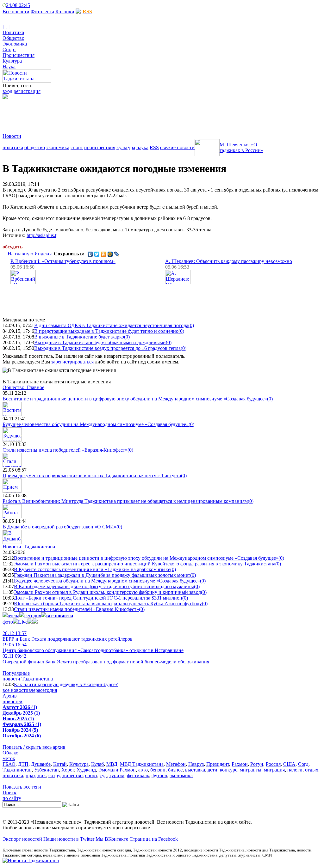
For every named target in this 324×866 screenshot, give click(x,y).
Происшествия (18, 55)
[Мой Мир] (110, 254)
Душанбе (41, 764)
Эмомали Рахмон (117, 769)
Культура (12, 61)
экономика (57, 147)
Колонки (64, 11)
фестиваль (138, 775)
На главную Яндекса (30, 253)
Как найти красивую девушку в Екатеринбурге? (66, 684)
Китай (60, 764)
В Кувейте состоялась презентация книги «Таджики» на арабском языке (92, 569)
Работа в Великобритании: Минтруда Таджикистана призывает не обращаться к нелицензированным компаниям (125, 501)
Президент (217, 764)
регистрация (27, 91)
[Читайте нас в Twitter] (38, 5)
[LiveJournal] (117, 254)
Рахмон (240, 764)
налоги (294, 769)
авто (143, 769)
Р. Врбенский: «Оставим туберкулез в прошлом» (62, 261)
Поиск (9, 792)
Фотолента (42, 11)
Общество (13, 38)
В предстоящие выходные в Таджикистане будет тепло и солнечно (106, 331)
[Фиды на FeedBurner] (43, 5)
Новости (12, 136)
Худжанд (86, 769)
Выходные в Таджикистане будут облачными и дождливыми (100, 342)
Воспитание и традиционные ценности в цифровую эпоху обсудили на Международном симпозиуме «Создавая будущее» (135, 398)
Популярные (16, 673)
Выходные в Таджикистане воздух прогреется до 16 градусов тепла (107, 348)
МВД (111, 764)
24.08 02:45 (18, 5)
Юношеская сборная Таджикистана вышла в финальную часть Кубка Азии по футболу (108, 603)
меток (9, 758)
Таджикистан (17, 769)
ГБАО (9, 764)
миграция (274, 769)
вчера (13, 615)
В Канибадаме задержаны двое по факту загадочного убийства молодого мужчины (104, 586)
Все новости (16, 11)
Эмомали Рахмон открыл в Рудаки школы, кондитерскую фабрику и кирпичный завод (107, 592)
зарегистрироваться (72, 361)
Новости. (29, 546)
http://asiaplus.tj (42, 235)
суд (103, 775)
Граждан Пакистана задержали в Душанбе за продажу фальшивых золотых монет (102, 575)
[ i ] (6, 26)
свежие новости (177, 147)
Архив (10, 695)
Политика (13, 32)
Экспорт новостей (22, 839)
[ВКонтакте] (90, 254)
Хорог (67, 769)
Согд (303, 764)
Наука (9, 66)
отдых (311, 769)
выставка (195, 769)
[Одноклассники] (103, 254)
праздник (36, 775)
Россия (273, 764)
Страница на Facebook (153, 839)
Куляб (97, 764)
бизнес (175, 769)
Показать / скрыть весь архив (34, 747)
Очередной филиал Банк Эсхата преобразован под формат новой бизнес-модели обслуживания (106, 658)
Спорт (9, 49)
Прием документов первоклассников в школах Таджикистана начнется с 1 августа (92, 475)
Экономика (15, 43)
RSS (154, 147)
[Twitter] (97, 254)
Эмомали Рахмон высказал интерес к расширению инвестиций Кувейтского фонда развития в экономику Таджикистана (144, 563)
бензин (157, 769)
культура (125, 147)
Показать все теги (22, 787)
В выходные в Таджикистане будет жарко (79, 336)
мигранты (250, 769)
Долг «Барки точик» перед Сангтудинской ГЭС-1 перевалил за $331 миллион (98, 598)
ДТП (23, 764)
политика (13, 147)
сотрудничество (65, 775)
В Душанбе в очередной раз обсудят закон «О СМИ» (59, 526)
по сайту (12, 798)
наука (142, 147)
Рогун (256, 764)
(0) (191, 325)
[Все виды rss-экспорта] (48, 5)
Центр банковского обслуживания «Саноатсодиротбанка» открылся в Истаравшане (93, 647)
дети (212, 769)
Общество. (23, 387)
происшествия (99, 147)
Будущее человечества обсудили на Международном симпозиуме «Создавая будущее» (96, 424)
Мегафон (176, 764)
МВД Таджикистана (142, 764)
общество (34, 147)
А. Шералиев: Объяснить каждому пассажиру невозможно (228, 261)
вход (7, 91)
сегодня (32, 615)
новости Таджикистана (28, 678)
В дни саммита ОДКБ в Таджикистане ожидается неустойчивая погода (111, 325)
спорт (77, 147)
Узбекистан (46, 769)
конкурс (228, 769)
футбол (159, 775)
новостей (12, 701)
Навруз (196, 764)
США (289, 764)
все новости (15, 690)
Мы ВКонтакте (112, 839)
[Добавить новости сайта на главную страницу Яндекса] (33, 5)
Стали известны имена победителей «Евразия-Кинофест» (65, 450)
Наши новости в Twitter (68, 839)
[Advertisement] (118, 113)
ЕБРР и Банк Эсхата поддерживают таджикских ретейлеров (68, 636)
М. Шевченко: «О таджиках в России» (241, 147)
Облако (10, 752)
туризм (116, 775)
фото (8, 622)
